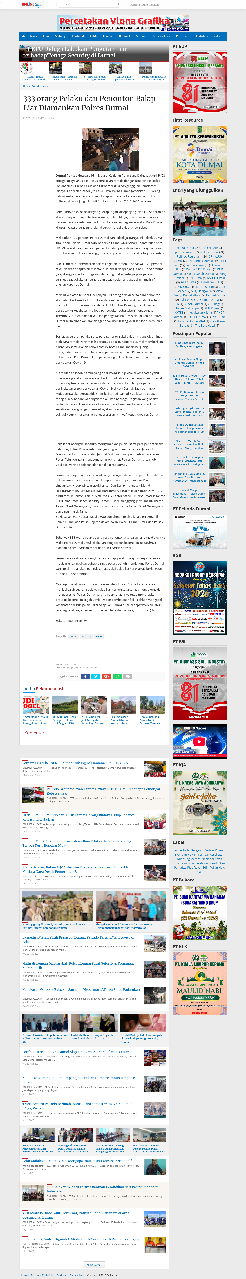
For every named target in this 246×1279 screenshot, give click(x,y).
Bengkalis (197, 850)
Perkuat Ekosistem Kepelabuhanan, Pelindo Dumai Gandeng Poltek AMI (45, 1039)
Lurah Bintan (205, 287)
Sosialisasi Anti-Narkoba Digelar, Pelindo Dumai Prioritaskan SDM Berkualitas (149, 1148)
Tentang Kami (77, 1275)
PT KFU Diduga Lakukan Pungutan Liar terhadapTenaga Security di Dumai (75, 52)
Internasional (162, 36)
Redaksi (24, 1275)
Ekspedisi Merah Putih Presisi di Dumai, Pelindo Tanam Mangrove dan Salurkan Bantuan (189, 446)
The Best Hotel (205, 325)
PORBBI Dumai (197, 317)
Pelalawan (202, 863)
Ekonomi (124, 36)
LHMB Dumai (210, 282)
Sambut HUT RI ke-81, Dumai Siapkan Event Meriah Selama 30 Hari (76, 1052)
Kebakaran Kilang (200, 313)
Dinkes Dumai (209, 252)
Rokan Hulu (217, 868)
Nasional (78, 36)
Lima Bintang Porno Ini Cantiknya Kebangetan (189, 344)
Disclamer (62, 1275)
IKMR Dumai (212, 308)
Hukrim (218, 36)
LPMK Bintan (182, 287)
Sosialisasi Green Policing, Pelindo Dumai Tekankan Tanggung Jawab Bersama (110, 1148)
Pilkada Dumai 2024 (191, 321)
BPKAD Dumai (193, 304)
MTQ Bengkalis (201, 291)
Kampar (203, 855)
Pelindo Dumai (185, 248)
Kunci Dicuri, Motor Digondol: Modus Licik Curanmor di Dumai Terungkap (81, 1239)
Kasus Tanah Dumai (200, 274)
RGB (183, 282)
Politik (93, 36)
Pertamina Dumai (201, 261)
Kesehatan (183, 36)
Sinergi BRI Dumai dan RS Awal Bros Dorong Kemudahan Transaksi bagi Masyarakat (124, 926)
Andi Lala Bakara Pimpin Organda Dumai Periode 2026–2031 (92, 1037)
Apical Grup (211, 248)
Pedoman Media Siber (43, 1275)
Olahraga (61, 36)
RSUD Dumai (216, 278)
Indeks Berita (93, 1264)
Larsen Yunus (195, 265)
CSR (193, 282)
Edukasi (108, 36)
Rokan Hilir (201, 868)
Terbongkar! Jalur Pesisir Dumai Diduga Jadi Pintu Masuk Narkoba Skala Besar (73, 1148)
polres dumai (184, 252)
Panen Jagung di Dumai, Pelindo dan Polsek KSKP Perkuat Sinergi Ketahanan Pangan (53, 926)
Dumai (73, 636)
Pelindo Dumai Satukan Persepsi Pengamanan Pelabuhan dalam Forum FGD (38, 1148)
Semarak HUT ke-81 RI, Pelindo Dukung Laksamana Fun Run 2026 (75, 763)
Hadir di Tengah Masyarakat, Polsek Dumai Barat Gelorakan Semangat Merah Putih (189, 495)
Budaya (209, 850)
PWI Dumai (218, 317)
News (33, 36)
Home (26, 86)
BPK (176, 304)
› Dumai (34, 86)
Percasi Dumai (216, 295)
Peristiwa (202, 36)
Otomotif (141, 36)
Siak (199, 872)
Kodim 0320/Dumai (199, 269)
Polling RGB (187, 300)
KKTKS (179, 313)
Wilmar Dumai (210, 300)
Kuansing (183, 859)
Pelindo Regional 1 (189, 256)
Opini (191, 863)
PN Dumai (195, 278)
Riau (46, 36)
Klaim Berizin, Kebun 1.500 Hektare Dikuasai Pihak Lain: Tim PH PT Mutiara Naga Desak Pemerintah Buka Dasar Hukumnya (189, 382)
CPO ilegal (214, 304)
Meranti (196, 859)
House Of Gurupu (187, 308)
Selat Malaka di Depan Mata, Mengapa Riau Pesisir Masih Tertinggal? (77, 1161)
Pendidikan (217, 863)
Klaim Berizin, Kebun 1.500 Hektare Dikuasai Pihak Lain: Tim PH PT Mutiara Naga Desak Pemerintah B (76, 869)
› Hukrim (44, 86)
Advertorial (182, 850)
